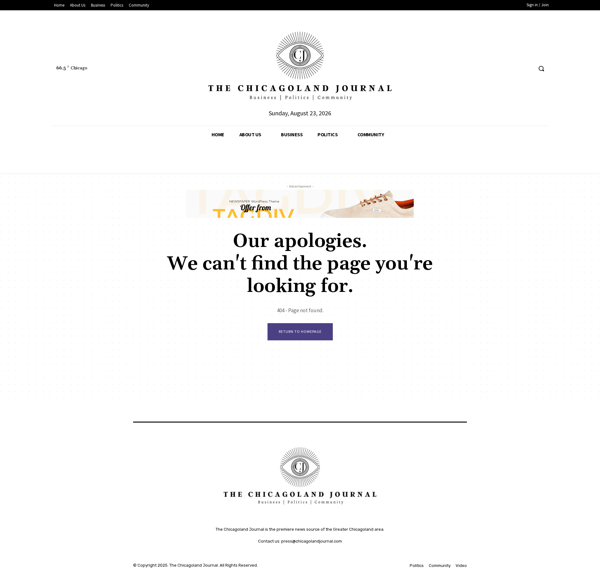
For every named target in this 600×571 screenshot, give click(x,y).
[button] (541, 68)
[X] (516, 68)
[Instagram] (481, 68)
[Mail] (504, 68)
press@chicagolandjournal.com (311, 541)
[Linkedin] (493, 68)
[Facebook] (470, 68)
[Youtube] (528, 68)
